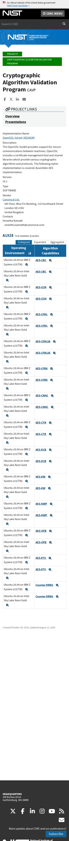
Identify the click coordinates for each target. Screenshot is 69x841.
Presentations (15, 122)
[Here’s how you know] (34, 4)
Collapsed (24, 242)
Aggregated (57, 242)
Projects (12, 54)
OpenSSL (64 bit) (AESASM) (19, 138)
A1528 (8, 235)
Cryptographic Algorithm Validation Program (29, 61)
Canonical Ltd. (11, 199)
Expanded (40, 242)
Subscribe (56, 834)
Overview (12, 116)
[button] (26, 264)
